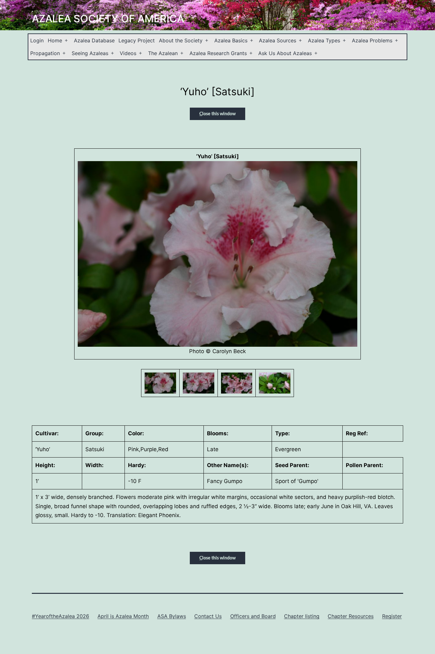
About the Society (181, 40)
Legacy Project (136, 40)
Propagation (45, 53)
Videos (128, 53)
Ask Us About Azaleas (285, 53)
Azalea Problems (372, 40)
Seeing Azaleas (90, 53)
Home (55, 40)
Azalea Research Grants (218, 53)
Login (37, 40)
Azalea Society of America (108, 18)
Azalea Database (94, 40)
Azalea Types (324, 40)
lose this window (217, 114)
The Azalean (163, 53)
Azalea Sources (277, 40)
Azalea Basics (230, 40)
